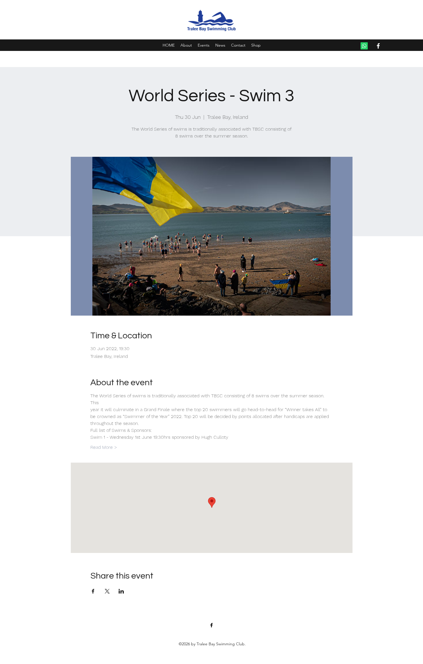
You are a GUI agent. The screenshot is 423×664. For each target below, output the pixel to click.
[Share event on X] (107, 591)
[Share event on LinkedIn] (121, 591)
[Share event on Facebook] (93, 591)
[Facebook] (378, 45)
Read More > (103, 447)
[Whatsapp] (364, 45)
